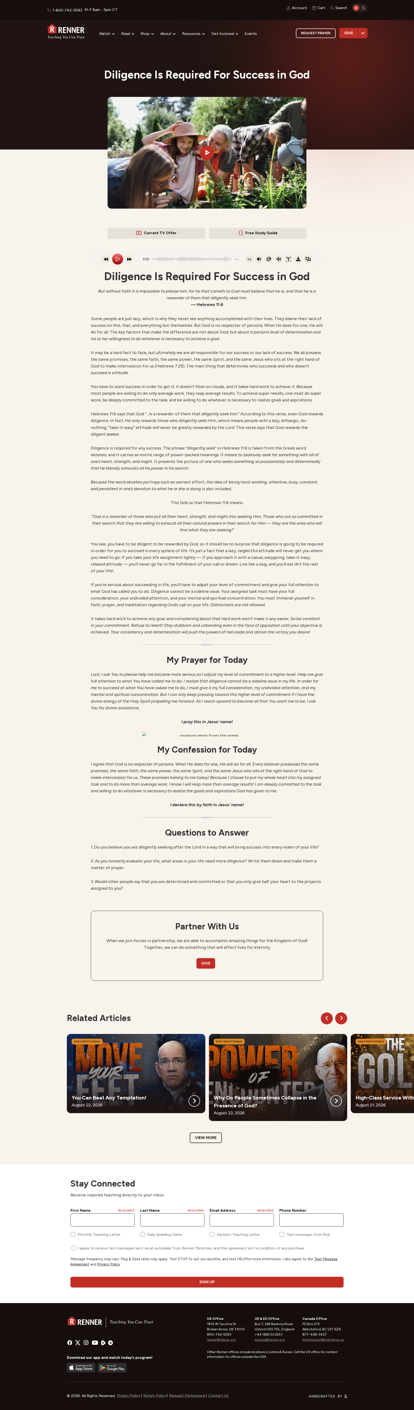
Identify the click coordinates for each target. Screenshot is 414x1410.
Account (299, 8)
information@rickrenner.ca (323, 1340)
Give (348, 33)
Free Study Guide (261, 233)
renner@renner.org (221, 1340)
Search (341, 8)
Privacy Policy (128, 1395)
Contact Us (218, 1395)
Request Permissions (187, 1395)
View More (206, 1137)
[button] (207, 153)
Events (251, 33)
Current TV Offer (160, 233)
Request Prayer (315, 33)
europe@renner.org (270, 1340)
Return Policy (154, 1395)
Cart (321, 8)
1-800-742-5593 (67, 10)
